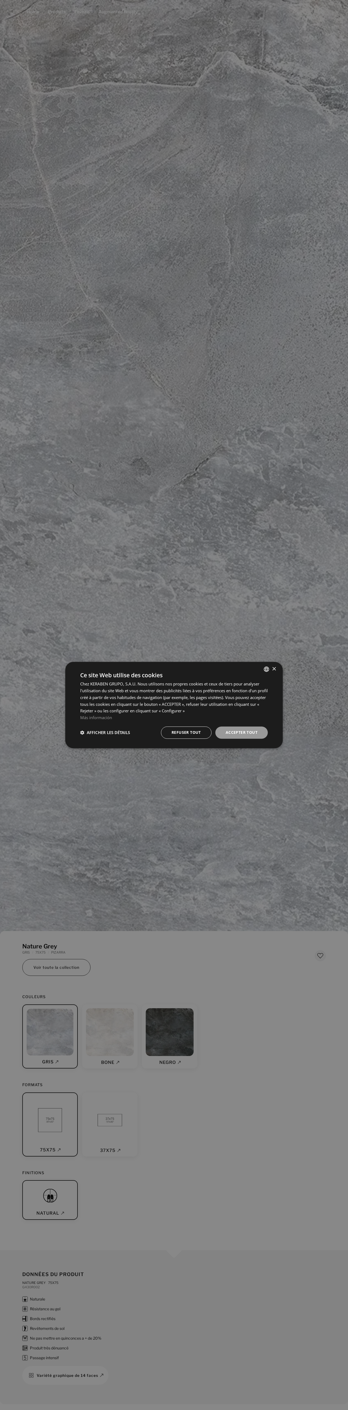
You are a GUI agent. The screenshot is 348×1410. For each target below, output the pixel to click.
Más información (96, 717)
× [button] (274, 669)
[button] (105, 732)
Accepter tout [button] (241, 732)
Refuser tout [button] (186, 732)
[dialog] (174, 705)
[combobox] (266, 669)
